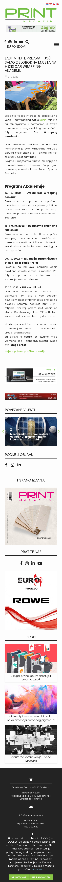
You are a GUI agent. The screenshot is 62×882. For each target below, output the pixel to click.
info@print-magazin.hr (31, 815)
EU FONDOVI (16, 46)
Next (59, 431)
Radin (43, 120)
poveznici (37, 869)
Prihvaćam (18, 877)
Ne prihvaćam (41, 877)
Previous (3, 431)
